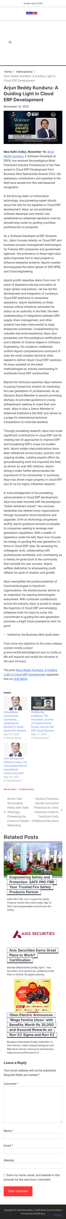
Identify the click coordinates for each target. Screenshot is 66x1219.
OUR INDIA (20, 679)
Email (8, 1145)
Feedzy (57, 1215)
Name (8, 1131)
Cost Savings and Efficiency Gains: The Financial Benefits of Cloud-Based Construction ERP (15, 766)
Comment (11, 1084)
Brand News (10, 789)
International (26, 789)
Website (9, 1160)
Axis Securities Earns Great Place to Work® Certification (32, 955)
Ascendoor (55, 1210)
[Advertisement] (39, 42)
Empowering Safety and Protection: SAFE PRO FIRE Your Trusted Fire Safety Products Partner (31, 884)
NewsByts (27, 1210)
